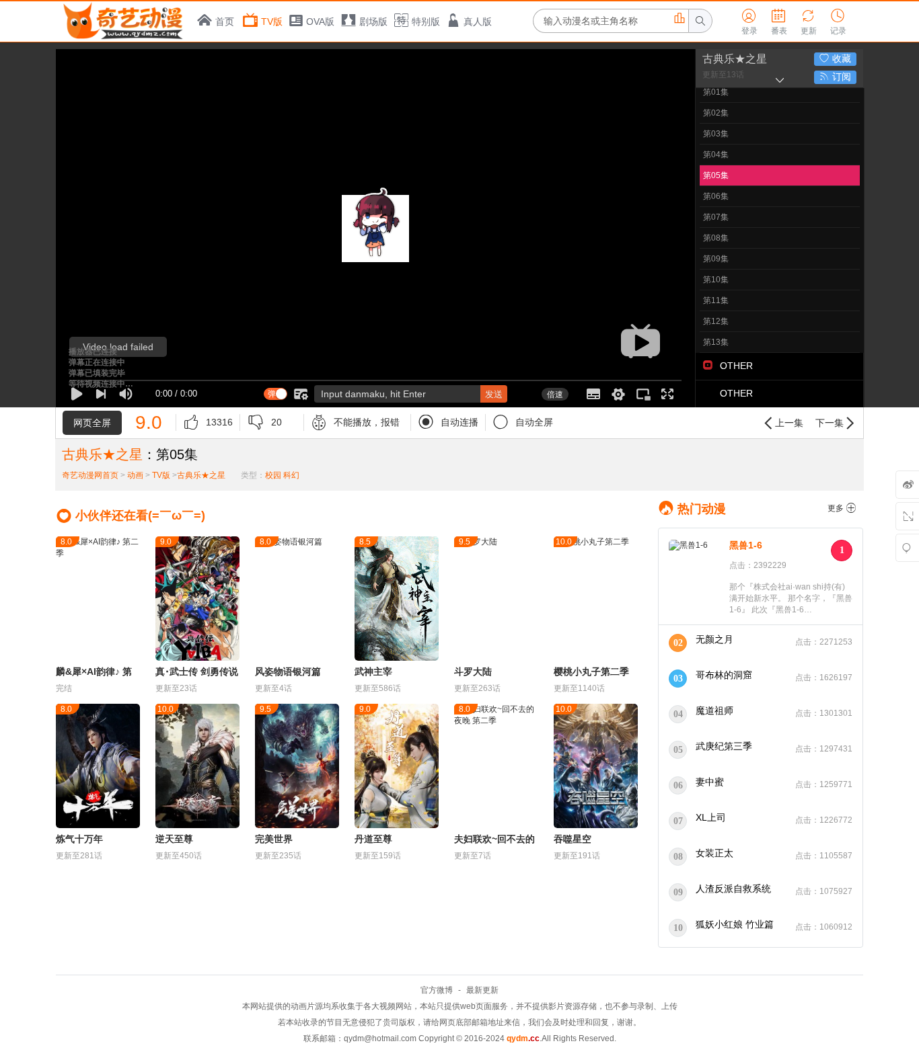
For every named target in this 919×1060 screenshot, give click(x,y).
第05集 (716, 175)
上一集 (782, 423)
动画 (135, 475)
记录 (838, 22)
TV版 (272, 21)
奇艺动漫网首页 (90, 475)
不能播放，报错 (355, 422)
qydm (523, 1038)
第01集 (716, 92)
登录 (749, 22)
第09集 (716, 258)
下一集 (836, 423)
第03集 (716, 133)
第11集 (716, 300)
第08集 (716, 238)
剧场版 (373, 21)
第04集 (716, 154)
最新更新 (482, 990)
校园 (273, 475)
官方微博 (436, 990)
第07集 (716, 217)
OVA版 (320, 21)
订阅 (835, 76)
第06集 (716, 196)
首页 (224, 21)
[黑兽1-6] (696, 577)
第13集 (716, 342)
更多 (842, 508)
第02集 (716, 113)
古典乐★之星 (734, 59)
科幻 (291, 475)
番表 (779, 22)
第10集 (716, 279)
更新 (809, 22)
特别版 (426, 21)
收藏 (835, 58)
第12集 (716, 321)
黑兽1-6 (745, 545)
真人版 (478, 21)
